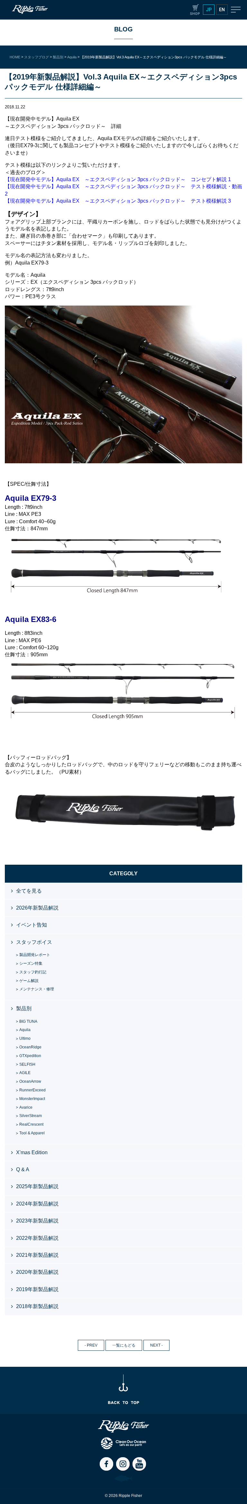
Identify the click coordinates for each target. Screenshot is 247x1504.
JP (209, 9)
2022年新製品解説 (37, 1238)
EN (222, 9)
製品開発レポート (34, 955)
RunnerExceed (32, 1090)
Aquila (25, 1030)
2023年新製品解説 (37, 1220)
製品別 (24, 1008)
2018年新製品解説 (37, 1306)
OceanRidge (30, 1047)
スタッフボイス (34, 942)
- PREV (91, 1345)
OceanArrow (30, 1081)
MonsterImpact (32, 1098)
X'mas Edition (32, 1152)
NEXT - (156, 1345)
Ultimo (25, 1038)
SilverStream (30, 1115)
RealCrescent (31, 1124)
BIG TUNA (28, 1021)
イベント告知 (31, 925)
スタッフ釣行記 (32, 972)
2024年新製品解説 (37, 1203)
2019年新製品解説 (37, 1289)
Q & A (22, 1169)
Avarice (25, 1107)
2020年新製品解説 (37, 1272)
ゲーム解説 (29, 981)
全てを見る (29, 891)
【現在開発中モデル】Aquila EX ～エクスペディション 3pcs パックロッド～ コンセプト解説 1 (118, 179)
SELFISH (27, 1064)
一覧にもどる (123, 1345)
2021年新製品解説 (37, 1255)
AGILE (25, 1073)
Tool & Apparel (32, 1133)
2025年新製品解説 (37, 1186)
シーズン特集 (30, 963)
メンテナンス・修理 (36, 989)
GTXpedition (30, 1056)
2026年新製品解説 (37, 908)
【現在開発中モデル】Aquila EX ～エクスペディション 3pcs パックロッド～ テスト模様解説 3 (118, 201)
